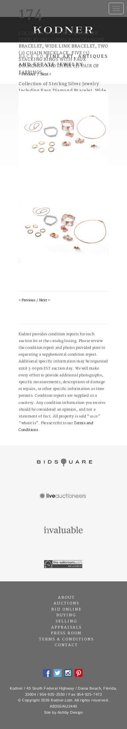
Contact (66, 645)
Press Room (66, 633)
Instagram (68, 673)
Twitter (58, 673)
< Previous (27, 300)
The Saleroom (63, 564)
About (66, 598)
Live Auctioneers (63, 496)
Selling (66, 621)
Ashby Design (70, 712)
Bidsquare (63, 463)
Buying (66, 615)
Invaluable (63, 530)
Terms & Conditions (66, 639)
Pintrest (79, 673)
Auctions (66, 603)
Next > (44, 300)
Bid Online (66, 609)
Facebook (47, 673)
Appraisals (66, 627)
